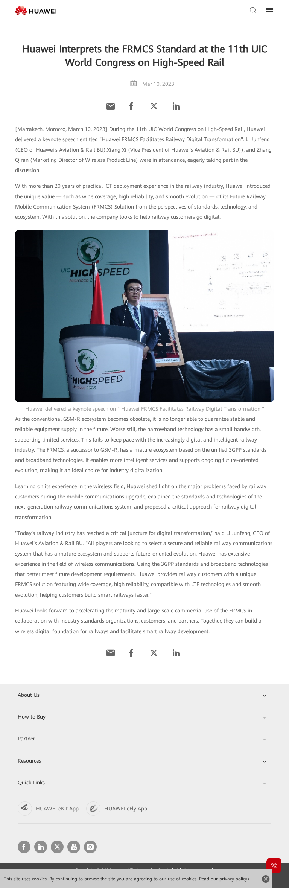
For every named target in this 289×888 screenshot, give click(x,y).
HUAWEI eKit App (57, 809)
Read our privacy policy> (224, 879)
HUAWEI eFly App (125, 809)
